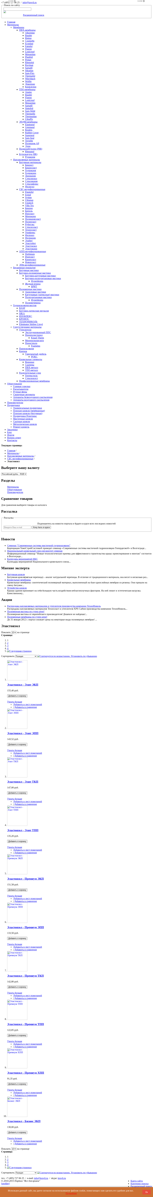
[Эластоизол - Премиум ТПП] (17, 1019)
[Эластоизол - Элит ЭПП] (17, 728)
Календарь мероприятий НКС (22, 559)
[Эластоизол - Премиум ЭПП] (17, 922)
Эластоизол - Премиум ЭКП (25, 878)
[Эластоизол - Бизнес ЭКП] (17, 1116)
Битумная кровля (16, 574)
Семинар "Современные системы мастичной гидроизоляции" (38, 545)
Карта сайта (137, 1181)
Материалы (13, 453)
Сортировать (7, 656)
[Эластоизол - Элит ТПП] (17, 825)
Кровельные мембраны (19, 580)
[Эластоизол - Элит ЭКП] (17, 679)
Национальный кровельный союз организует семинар (34, 551)
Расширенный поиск (33, 15)
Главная (11, 450)
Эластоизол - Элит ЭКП (22, 684)
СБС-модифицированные (20, 458)
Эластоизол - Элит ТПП (22, 830)
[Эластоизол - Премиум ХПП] (17, 1067)
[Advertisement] (12, 47)
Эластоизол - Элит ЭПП (22, 733)
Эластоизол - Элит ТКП (22, 781)
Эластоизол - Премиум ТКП (25, 975)
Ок (146, 1192)
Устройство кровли (17, 588)
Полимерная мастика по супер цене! (25, 611)
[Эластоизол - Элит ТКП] (17, 776)
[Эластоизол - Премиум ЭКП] (17, 873)
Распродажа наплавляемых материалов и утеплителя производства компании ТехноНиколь (54, 606)
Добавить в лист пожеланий (27, 704)
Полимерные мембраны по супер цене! (27, 617)
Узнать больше (14, 701)
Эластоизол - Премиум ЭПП (25, 927)
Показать (5, 632)
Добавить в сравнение (25, 707)
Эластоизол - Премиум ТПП (25, 1024)
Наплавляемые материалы (20, 456)
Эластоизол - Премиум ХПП (25, 1072)
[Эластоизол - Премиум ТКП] (17, 970)
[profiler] (5, 1183)
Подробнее (71, 1193)
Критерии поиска (140, 1183)
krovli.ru (62, 1178)
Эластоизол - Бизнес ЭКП (23, 1121)
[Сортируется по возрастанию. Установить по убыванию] (67, 656)
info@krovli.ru (30, 2)
